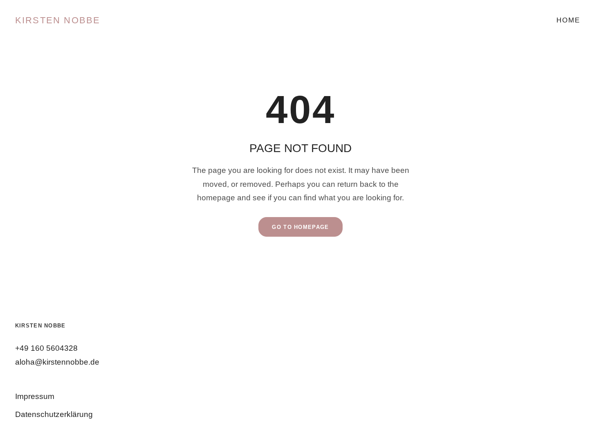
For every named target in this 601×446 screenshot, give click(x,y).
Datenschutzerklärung (54, 414)
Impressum (34, 396)
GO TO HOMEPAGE (300, 227)
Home (568, 20)
